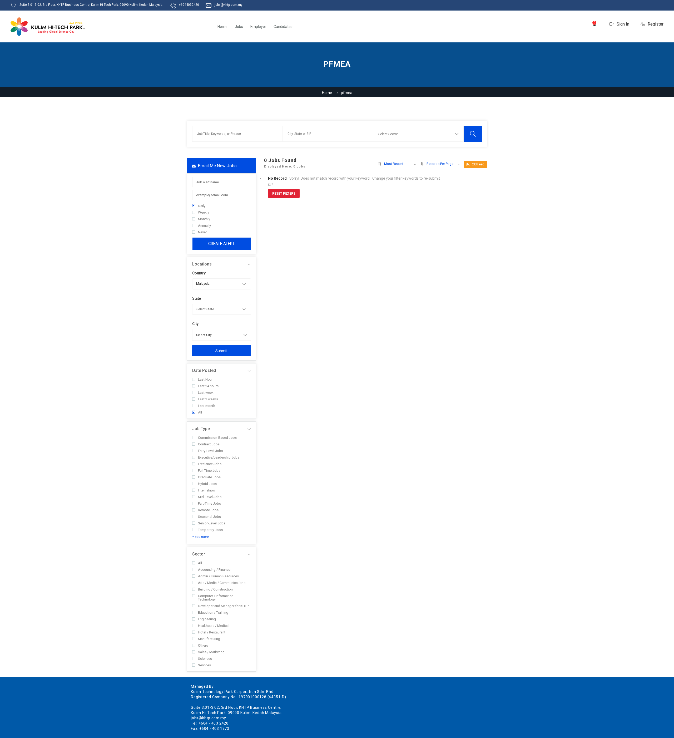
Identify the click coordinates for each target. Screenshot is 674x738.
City (195, 324)
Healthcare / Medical (213, 625)
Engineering (207, 619)
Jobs (239, 26)
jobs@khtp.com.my (228, 5)
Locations (202, 264)
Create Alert (221, 243)
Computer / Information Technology (216, 597)
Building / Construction (215, 589)
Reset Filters (283, 193)
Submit (221, 351)
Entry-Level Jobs (210, 450)
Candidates (283, 26)
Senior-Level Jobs (211, 523)
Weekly (203, 212)
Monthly (204, 219)
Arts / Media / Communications (221, 582)
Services (204, 665)
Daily (201, 206)
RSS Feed (477, 164)
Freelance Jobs (209, 464)
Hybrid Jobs (207, 483)
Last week (206, 392)
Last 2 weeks (208, 399)
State (196, 298)
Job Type (201, 428)
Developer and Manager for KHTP (223, 606)
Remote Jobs (208, 510)
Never (202, 232)
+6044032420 (189, 5)
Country (199, 273)
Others (203, 645)
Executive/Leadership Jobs (218, 457)
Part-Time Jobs (209, 503)
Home (222, 26)
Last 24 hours (208, 386)
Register (655, 24)
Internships (206, 490)
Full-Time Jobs (209, 470)
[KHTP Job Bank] (48, 26)
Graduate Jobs (209, 477)
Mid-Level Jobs (209, 497)
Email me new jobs (217, 165)
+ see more (200, 537)
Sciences (205, 658)
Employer (258, 26)
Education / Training (213, 612)
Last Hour (205, 379)
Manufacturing (209, 639)
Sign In (622, 24)
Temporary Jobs (210, 530)
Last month (206, 405)
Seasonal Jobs (209, 516)
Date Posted (204, 370)
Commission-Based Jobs (217, 437)
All (200, 412)
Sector (198, 554)
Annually (204, 225)
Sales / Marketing (211, 652)
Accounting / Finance (214, 569)
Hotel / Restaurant (211, 632)
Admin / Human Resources (218, 576)
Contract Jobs (209, 444)
